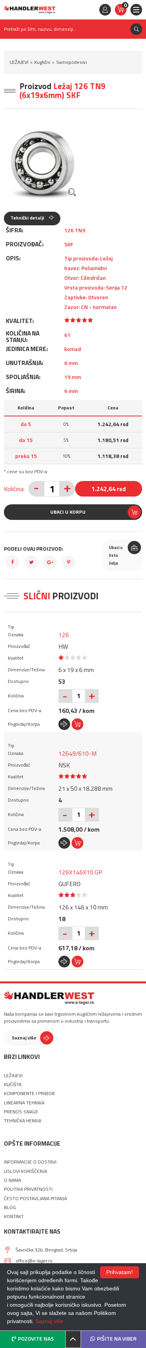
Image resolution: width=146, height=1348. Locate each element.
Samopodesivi (71, 62)
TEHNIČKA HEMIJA (22, 1120)
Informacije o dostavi (30, 1161)
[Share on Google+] (50, 562)
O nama (12, 1180)
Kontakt (14, 1216)
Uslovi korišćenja (25, 1171)
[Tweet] (31, 562)
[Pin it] (69, 562)
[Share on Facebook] (12, 562)
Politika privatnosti (28, 1189)
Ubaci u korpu (68, 512)
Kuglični (42, 62)
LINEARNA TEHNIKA (24, 1102)
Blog (10, 1207)
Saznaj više (24, 1037)
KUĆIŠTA (12, 1084)
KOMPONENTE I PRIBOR (29, 1093)
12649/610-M (77, 753)
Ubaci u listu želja (116, 555)
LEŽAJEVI (19, 62)
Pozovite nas (36, 1338)
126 (63, 634)
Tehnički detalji (28, 217)
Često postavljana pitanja (35, 1198)
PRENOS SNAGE (21, 1111)
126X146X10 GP (80, 872)
